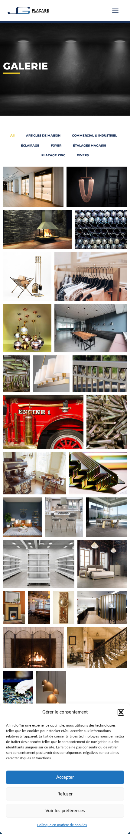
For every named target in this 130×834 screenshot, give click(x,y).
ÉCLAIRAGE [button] (30, 145)
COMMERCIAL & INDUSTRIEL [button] (94, 135)
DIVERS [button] (83, 155)
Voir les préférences (65, 811)
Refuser (65, 794)
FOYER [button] (56, 145)
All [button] (12, 135)
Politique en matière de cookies (62, 825)
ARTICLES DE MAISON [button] (43, 135)
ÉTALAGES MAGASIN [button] (89, 145)
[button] (121, 712)
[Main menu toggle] (115, 10)
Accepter (65, 777)
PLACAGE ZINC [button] (53, 155)
